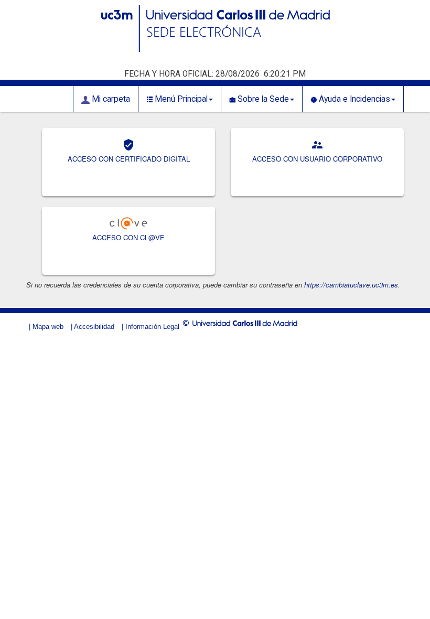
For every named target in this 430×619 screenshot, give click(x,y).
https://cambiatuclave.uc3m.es (351, 285)
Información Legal (152, 326)
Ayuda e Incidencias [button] (353, 99)
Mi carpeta (110, 99)
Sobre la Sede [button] (262, 99)
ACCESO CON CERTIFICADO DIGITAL (129, 159)
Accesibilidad (94, 326)
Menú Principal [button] (180, 99)
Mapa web (48, 326)
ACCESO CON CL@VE (128, 237)
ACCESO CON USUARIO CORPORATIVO (317, 159)
